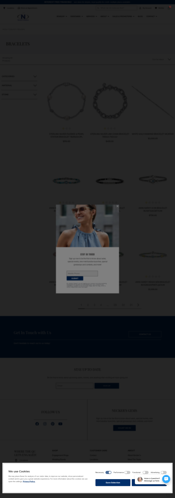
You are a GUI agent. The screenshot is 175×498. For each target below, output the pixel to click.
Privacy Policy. (29, 481)
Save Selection (113, 482)
